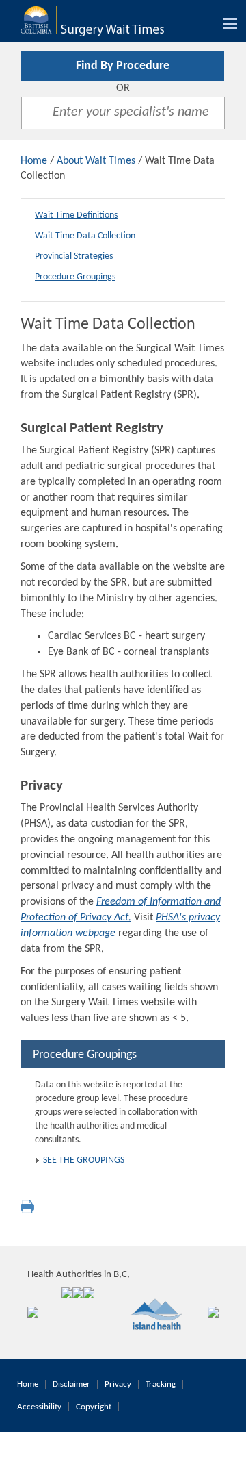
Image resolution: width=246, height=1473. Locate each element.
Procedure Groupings (75, 277)
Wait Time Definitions (76, 215)
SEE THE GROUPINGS (83, 1160)
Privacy (118, 1384)
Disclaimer (71, 1384)
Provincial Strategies (74, 256)
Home (33, 160)
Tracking (161, 1384)
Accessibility (39, 1406)
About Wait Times (96, 160)
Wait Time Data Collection (85, 236)
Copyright (93, 1406)
